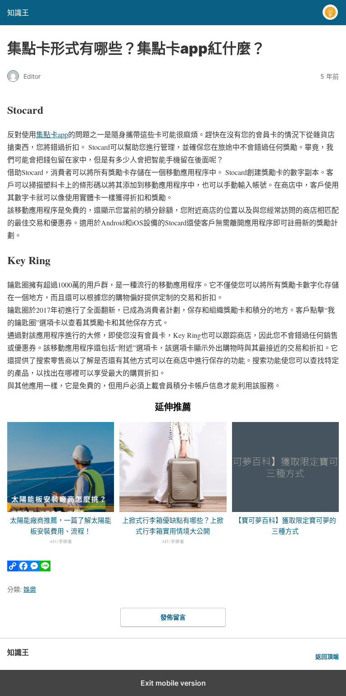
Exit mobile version (173, 682)
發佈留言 (173, 617)
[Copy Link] (12, 568)
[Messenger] (34, 568)
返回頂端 (327, 656)
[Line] (45, 568)
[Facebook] (23, 568)
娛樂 (29, 589)
